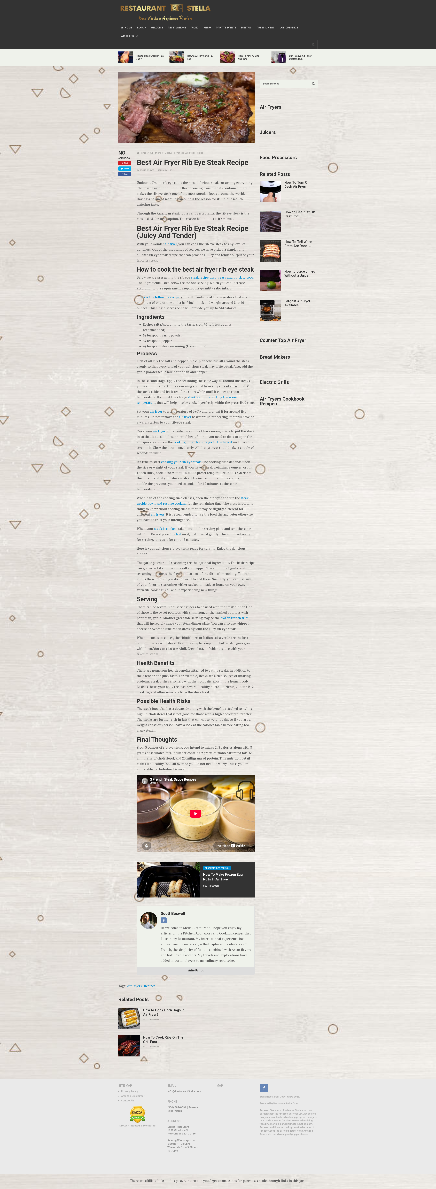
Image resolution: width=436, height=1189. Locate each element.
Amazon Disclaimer (133, 1096)
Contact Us (127, 1100)
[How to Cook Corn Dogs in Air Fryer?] (129, 1018)
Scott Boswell (148, 170)
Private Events (226, 27)
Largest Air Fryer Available (297, 303)
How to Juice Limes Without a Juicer (299, 273)
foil (178, 534)
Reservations (177, 27)
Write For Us (129, 36)
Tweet (126, 168)
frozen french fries (234, 618)
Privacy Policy (129, 1091)
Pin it (126, 163)
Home (128, 27)
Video (195, 27)
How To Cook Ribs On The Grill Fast (163, 1039)
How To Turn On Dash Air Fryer (296, 184)
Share (125, 174)
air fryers (158, 514)
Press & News (266, 27)
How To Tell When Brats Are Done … (298, 244)
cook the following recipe (160, 297)
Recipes (149, 986)
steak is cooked (165, 528)
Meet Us (246, 27)
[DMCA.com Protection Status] (137, 1122)
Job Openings (289, 27)
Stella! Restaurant (269, 1096)
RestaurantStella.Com (285, 1103)
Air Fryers (134, 986)
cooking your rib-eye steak (181, 462)
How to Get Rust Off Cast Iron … (300, 214)
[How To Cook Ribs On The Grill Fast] (129, 1045)
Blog (140, 27)
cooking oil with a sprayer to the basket (203, 442)
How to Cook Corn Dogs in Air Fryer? (163, 1012)
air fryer (171, 244)
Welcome (157, 27)
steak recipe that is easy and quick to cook (222, 277)
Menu (207, 27)
